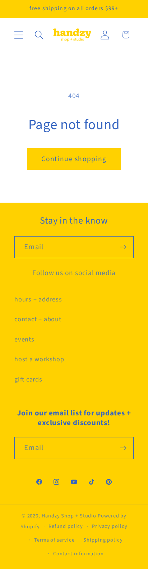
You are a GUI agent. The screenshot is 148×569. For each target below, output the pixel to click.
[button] (18, 35)
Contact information (78, 553)
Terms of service (54, 540)
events (24, 339)
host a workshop (39, 359)
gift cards (28, 379)
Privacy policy (110, 526)
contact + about (37, 319)
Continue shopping (73, 159)
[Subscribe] (123, 247)
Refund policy (65, 526)
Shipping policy (103, 540)
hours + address (38, 299)
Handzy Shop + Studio (69, 516)
